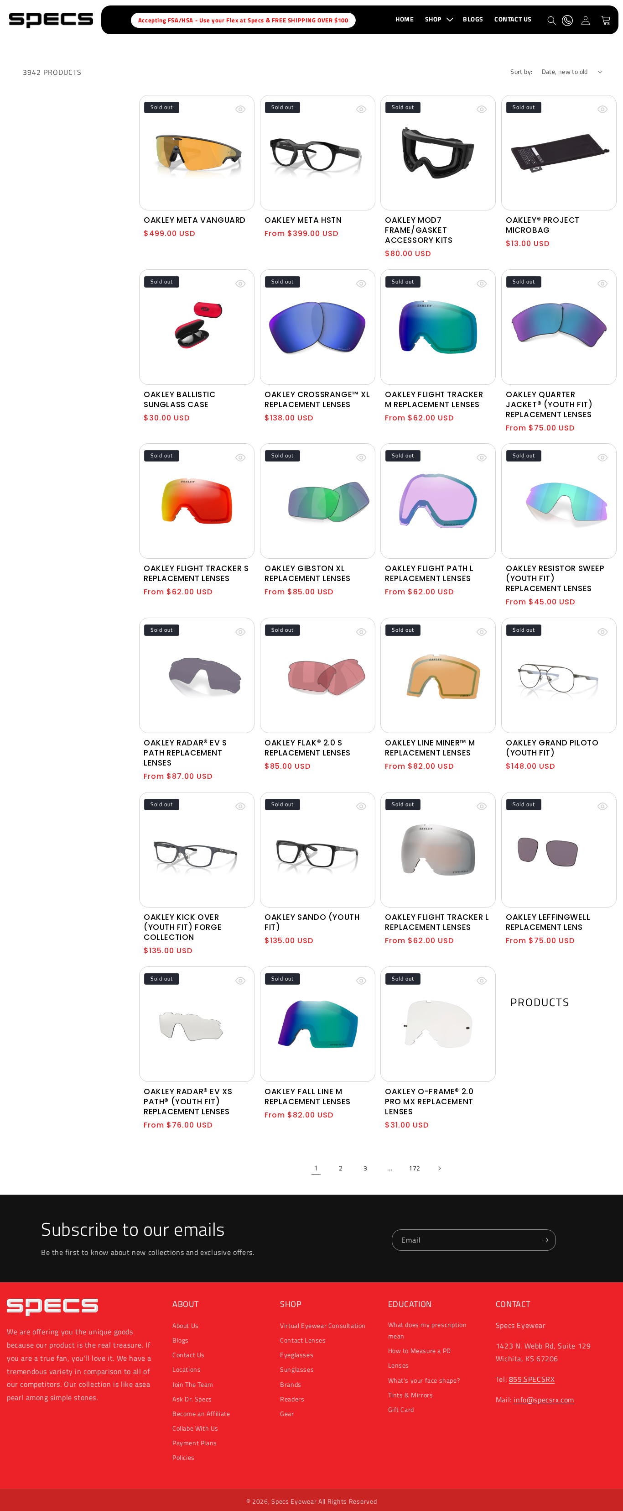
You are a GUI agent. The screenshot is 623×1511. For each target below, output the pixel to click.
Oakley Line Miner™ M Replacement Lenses (430, 748)
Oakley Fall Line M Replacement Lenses (308, 1096)
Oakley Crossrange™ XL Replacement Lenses (317, 399)
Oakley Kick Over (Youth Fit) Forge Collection (183, 927)
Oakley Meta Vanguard (195, 220)
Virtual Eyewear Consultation (323, 1325)
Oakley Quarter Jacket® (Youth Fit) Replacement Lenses (549, 404)
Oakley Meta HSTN (303, 220)
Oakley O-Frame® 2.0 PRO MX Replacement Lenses (429, 1101)
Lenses (399, 1365)
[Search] (552, 20)
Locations (186, 1369)
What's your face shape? (424, 1380)
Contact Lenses (303, 1340)
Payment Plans (194, 1443)
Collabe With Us (195, 1428)
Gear (287, 1413)
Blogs (180, 1340)
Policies (183, 1457)
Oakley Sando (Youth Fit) (312, 922)
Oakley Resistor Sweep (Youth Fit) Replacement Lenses (555, 578)
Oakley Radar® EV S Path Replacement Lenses (185, 753)
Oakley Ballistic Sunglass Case (180, 399)
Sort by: (521, 71)
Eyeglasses (296, 1354)
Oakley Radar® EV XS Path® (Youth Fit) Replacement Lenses (188, 1101)
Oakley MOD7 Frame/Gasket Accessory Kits (418, 230)
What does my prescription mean (427, 1330)
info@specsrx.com (544, 1399)
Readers (292, 1399)
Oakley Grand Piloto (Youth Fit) (552, 748)
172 (415, 1168)
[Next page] (439, 1168)
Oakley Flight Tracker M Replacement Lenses (434, 399)
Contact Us (188, 1354)
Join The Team (192, 1384)
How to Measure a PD (419, 1350)
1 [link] (316, 1167)
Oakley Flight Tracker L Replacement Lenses (437, 922)
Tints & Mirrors (410, 1395)
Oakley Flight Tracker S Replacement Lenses (196, 573)
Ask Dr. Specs (192, 1399)
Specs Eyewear (294, 1501)
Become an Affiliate (201, 1413)
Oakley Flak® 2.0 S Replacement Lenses (308, 748)
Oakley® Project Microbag (543, 225)
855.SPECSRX (532, 1379)
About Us (185, 1325)
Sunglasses (297, 1369)
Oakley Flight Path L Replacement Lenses (429, 573)
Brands (290, 1384)
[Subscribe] (545, 1240)
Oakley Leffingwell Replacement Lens (548, 922)
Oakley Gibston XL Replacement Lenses (308, 573)
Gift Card (401, 1409)
